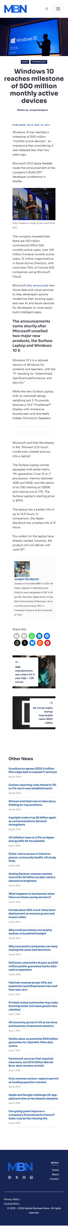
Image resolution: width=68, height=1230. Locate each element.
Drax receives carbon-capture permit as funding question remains (34, 1080)
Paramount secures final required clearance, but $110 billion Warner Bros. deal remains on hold (31, 1062)
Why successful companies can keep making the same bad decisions (33, 948)
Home (55, 1169)
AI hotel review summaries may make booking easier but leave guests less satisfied (33, 1006)
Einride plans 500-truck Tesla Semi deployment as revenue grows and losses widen (32, 913)
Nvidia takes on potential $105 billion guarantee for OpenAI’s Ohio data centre (33, 1042)
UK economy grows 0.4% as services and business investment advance (33, 1024)
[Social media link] (9, 1177)
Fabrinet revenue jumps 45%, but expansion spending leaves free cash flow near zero (33, 986)
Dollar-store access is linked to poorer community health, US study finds (32, 857)
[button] (47, 9)
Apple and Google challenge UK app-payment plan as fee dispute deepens (33, 1096)
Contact (54, 1178)
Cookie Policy (11, 1203)
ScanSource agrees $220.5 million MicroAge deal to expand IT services (33, 770)
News (25, 62)
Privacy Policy (12, 1199)
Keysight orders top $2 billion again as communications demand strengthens (32, 821)
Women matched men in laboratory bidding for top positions (32, 803)
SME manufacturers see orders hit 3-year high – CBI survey (25, 674)
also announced (37, 285)
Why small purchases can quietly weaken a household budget (30, 931)
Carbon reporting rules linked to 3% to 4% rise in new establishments (32, 786)
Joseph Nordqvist (38, 110)
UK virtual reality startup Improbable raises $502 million (43, 715)
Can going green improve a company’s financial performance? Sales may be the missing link (32, 1114)
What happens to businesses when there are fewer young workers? (32, 895)
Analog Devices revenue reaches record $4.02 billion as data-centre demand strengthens (32, 877)
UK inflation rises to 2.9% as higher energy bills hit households (31, 839)
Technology (39, 62)
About (55, 1174)
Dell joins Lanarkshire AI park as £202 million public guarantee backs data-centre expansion (33, 966)
